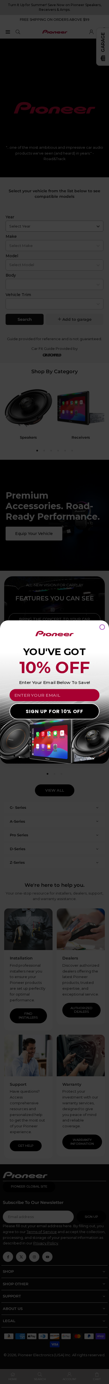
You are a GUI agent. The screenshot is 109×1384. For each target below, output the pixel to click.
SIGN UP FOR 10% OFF (54, 711)
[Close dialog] (102, 627)
